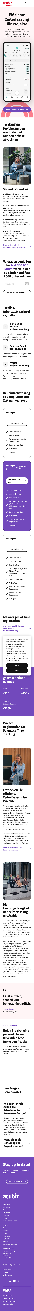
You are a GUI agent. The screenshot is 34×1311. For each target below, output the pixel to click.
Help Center (6, 1236)
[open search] (25, 3)
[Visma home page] (17, 1290)
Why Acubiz (6, 1207)
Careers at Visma (9, 1298)
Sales (4, 1228)
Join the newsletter (15, 1181)
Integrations (6, 1213)
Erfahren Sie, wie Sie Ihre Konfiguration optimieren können (14, 246)
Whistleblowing (8, 1304)
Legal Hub (6, 1239)
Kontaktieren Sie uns (14, 481)
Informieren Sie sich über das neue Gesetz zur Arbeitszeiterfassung (13, 628)
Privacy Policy (7, 1270)
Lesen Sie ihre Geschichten (15, 293)
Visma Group (7, 1295)
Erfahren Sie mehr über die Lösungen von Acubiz (12, 849)
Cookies (5, 1272)
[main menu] (30, 3)
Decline (17, 670)
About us (5, 1241)
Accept (17, 665)
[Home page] (7, 3)
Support (5, 1231)
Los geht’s (15, 423)
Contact (5, 1233)
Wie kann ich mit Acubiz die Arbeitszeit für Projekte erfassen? (14, 1108)
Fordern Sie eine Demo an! (15, 109)
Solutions (6, 1210)
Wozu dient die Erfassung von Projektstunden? (13, 1143)
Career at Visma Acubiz (10, 1221)
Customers (6, 1215)
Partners (5, 1218)
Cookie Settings (7, 1275)
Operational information (10, 1244)
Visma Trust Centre (9, 1301)
